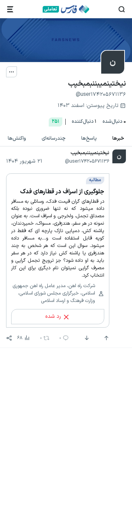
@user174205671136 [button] (87, 161)
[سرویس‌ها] (10, 9)
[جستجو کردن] (121, 9)
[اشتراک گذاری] (9, 338)
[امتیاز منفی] (86, 338)
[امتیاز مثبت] (105, 338)
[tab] (118, 138)
